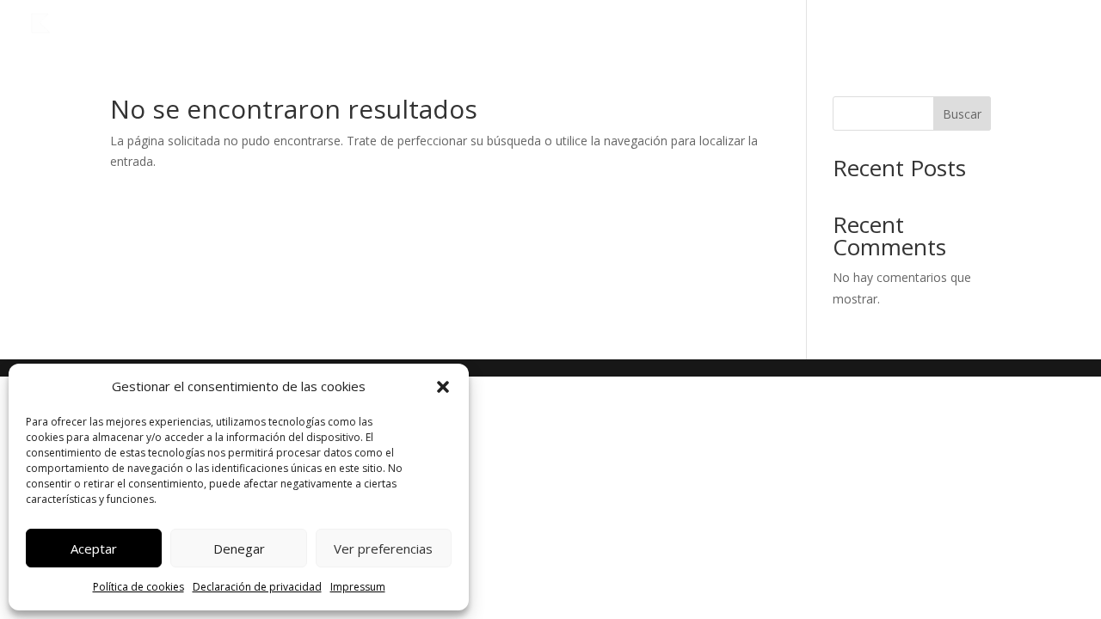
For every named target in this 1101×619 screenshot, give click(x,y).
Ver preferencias (383, 548)
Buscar (962, 114)
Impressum (357, 586)
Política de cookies (138, 586)
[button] (443, 386)
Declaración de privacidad (257, 586)
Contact (1042, 24)
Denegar (239, 548)
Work (968, 24)
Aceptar (94, 548)
